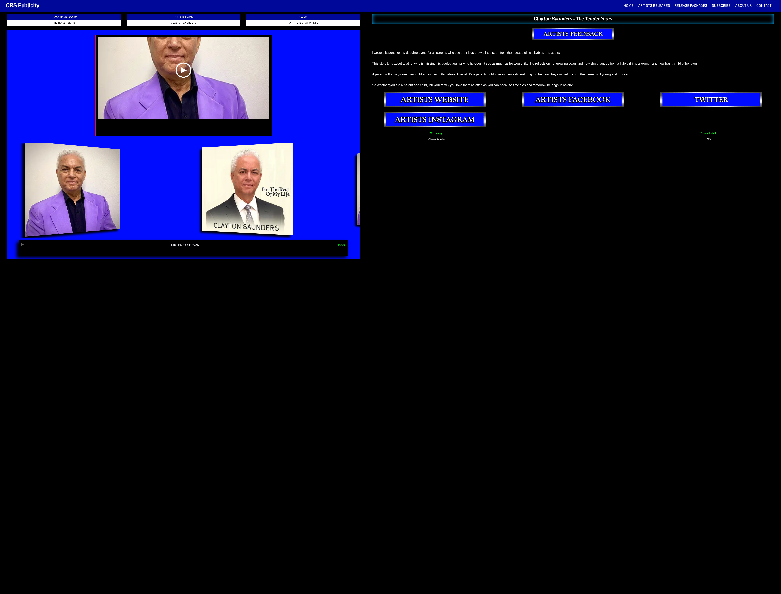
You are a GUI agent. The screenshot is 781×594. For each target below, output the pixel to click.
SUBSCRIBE (721, 6)
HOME (628, 6)
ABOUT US (743, 6)
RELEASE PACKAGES (691, 6)
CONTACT (764, 6)
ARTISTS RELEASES (654, 6)
